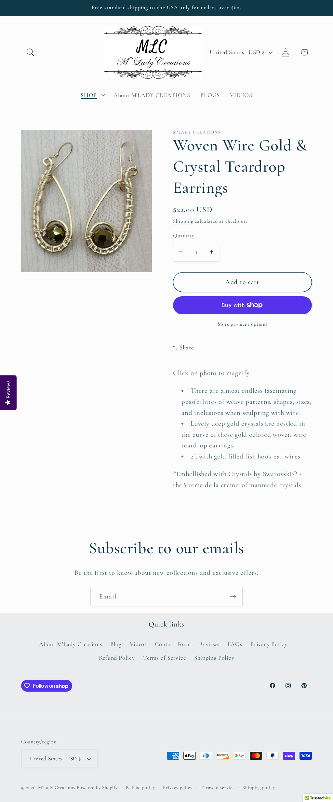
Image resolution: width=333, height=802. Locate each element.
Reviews (209, 644)
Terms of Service (164, 657)
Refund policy (140, 787)
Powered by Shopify (97, 787)
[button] (30, 52)
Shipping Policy (214, 657)
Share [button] (187, 347)
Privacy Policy (268, 644)
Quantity (183, 235)
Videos (138, 644)
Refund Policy (117, 657)
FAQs (235, 644)
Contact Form (173, 644)
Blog (116, 644)
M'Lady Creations (56, 787)
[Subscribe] (233, 597)
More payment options (242, 324)
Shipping (183, 221)
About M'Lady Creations (70, 644)
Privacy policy (178, 787)
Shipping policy (259, 787)
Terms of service (218, 787)
